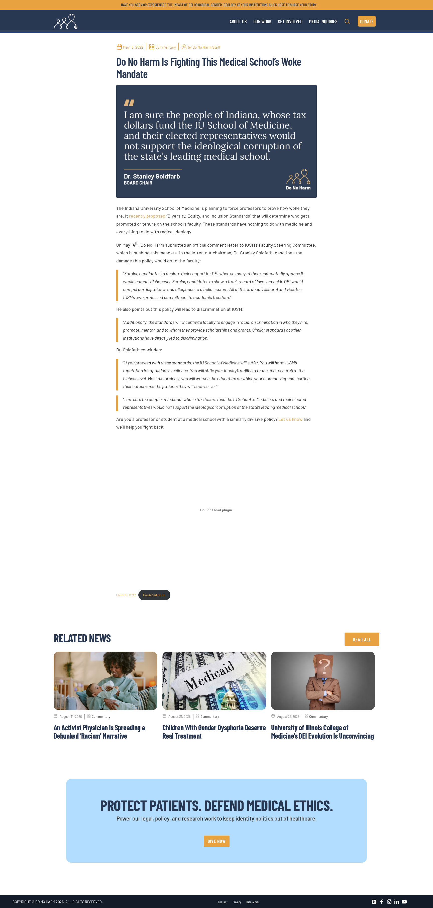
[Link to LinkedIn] (396, 901)
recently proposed (147, 216)
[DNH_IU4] (216, 141)
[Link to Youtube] (404, 901)
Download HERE (154, 595)
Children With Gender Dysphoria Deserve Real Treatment (214, 731)
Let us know (290, 419)
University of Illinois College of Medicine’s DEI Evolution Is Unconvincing (322, 731)
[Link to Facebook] (381, 901)
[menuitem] (218, 5)
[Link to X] (374, 901)
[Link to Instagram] (389, 901)
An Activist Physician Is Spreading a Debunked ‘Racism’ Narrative (99, 731)
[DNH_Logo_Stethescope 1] (66, 21)
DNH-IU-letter (126, 595)
